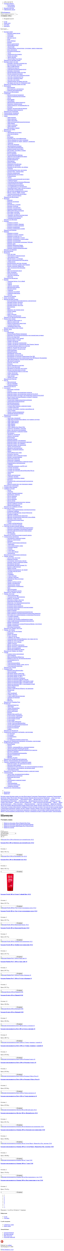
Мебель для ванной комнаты (15, 449)
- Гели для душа (55, 798)
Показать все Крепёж (10, 296)
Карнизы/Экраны (12, 439)
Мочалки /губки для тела (14, 518)
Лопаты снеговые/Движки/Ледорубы (17, 748)
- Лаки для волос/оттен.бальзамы (41, 802)
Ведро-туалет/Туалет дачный (15, 338)
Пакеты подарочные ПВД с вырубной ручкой (20, 681)
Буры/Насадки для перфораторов (16, 138)
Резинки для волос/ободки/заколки (17, 108)
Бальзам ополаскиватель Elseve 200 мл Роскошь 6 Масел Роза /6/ (20, 1079)
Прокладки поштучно (13, 458)
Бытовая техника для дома (14, 303)
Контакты (7, 26)
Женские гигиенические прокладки (17, 515)
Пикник (9, 661)
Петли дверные (11, 497)
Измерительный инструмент (15, 149)
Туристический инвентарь (14, 666)
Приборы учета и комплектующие (17, 455)
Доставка (6, 24)
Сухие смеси (11, 550)
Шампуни (10, 276)
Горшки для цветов (12, 341)
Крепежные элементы (13, 494)
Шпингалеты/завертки (13, 505)
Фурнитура (7, 703)
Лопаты (9, 745)
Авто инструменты (12, 134)
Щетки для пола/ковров (14, 648)
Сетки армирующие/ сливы (15, 545)
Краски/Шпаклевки (12, 45)
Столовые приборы (12, 616)
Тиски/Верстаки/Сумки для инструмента (19, 188)
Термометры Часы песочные (15, 578)
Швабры (9, 756)
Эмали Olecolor (11, 57)
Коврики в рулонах (12, 233)
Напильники (11, 161)
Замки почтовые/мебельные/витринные (18, 122)
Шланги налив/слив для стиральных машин (19, 484)
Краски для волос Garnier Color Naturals (18, 264)
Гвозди (9, 490)
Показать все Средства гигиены (13, 524)
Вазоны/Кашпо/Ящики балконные (17, 334)
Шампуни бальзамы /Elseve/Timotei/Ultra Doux (17, 823)
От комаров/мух (11, 736)
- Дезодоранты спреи (25, 799)
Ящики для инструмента (14, 195)
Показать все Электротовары (12, 787)
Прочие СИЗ (11, 532)
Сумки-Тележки (11, 575)
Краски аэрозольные (13, 43)
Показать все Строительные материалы (15, 554)
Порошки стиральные (13, 71)
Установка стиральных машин (15, 478)
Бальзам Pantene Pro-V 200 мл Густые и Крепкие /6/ (16, 978)
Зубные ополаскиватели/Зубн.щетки (17, 260)
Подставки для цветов (13, 213)
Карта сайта (7, 1226)
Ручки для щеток (12, 636)
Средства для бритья (13, 275)
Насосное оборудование (14, 765)
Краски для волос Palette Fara (15, 266)
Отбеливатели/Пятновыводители (16, 69)
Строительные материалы (11, 536)
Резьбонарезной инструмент (15, 174)
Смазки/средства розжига (14, 54)
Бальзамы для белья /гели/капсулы (17, 63)
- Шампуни (53, 804)
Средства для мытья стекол (15, 78)
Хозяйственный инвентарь (11, 742)
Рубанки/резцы (11, 176)
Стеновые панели (12, 547)
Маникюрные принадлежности (16, 102)
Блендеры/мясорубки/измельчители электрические (21, 300)
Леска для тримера (9, 297)
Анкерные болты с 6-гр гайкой (16, 281)
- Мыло (54, 802)
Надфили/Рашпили (12, 159)
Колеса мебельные (12, 711)
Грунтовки (10, 36)
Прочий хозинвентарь (13, 754)
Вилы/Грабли (11, 744)
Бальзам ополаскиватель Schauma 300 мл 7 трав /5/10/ (17, 1163)
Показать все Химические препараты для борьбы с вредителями (22, 741)
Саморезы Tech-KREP (13, 291)
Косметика (7, 252)
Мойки (9, 451)
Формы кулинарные (13, 625)
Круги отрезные (11, 153)
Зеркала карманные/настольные (16, 96)
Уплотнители (11, 553)
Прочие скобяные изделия (14, 503)
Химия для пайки (12, 56)
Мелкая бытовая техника (11, 299)
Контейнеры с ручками (13, 204)
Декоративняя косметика (11, 114)
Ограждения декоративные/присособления (19, 400)
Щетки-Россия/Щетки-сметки (15, 649)
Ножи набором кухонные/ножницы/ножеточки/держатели (23, 613)
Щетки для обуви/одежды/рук (15, 645)
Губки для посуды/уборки (14, 631)
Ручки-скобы (11, 720)
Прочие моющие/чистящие (15, 74)
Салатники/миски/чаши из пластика (17, 371)
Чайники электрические (14, 316)
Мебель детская (11, 568)
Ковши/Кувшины (12, 352)
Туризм (6, 652)
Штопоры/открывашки (13, 627)
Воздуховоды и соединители (15, 89)
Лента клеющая (11, 672)
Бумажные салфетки (13, 511)
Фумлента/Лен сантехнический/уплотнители (20, 481)
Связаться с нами (9, 1224)
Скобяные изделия (9, 488)
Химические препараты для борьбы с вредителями (18, 732)
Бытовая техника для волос (15, 302)
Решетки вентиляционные (14, 90)
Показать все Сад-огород (11, 415)
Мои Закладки (8, 1235)
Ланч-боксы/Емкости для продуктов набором (20, 359)
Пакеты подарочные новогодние (16, 323)
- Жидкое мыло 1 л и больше (40, 799)
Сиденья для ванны (12, 467)
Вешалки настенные (13, 201)
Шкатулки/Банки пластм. (14, 591)
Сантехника (7, 416)
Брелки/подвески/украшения (15, 95)
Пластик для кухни (12, 362)
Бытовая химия (8, 31)
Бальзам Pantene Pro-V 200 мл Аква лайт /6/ (14, 961)
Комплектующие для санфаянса (16, 443)
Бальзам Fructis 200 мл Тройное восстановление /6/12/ (17, 945)
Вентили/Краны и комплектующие (17, 431)
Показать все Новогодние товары (13, 328)
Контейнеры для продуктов (15, 355)
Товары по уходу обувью (14, 642)
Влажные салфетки (12, 514)
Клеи (8, 39)
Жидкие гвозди (11, 37)
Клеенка (6, 221)
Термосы (9, 580)
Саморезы (10, 290)
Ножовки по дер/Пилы (13, 165)
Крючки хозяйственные (14, 566)
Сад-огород (7, 388)
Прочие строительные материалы (16, 542)
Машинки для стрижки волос (15, 309)
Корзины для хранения (13, 207)
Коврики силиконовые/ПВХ (15, 246)
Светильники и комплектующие (16, 780)
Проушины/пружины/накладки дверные (18, 502)
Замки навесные (12, 119)
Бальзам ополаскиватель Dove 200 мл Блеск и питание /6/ (18, 1029)
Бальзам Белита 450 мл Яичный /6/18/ (12, 1012)
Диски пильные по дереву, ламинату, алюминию (21, 141)
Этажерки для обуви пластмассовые (17, 215)
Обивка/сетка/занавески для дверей (17, 569)
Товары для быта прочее (14, 582)
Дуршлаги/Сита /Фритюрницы (16, 597)
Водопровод (10, 433)
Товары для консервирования (15, 412)
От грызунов (11, 733)
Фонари (9, 781)
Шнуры (9, 699)
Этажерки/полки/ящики (14, 218)
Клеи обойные (11, 40)
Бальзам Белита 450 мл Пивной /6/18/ (12, 995)
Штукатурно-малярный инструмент (17, 191)
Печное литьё (8, 329)
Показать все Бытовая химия (12, 60)
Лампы (9, 778)
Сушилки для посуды (13, 618)
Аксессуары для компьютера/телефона (18, 774)
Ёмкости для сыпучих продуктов (16, 347)
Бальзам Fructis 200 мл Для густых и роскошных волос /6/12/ (19, 911)
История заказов (8, 1234)
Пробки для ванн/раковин (14, 457)
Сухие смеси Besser (12, 551)
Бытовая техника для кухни (15, 305)
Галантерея (7, 93)
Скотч (9, 691)
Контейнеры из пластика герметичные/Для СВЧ (21, 356)
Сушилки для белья (12, 577)
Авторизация (11, 6)
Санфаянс (10, 464)
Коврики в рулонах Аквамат (15, 234)
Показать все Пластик (10, 379)
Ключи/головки (11, 152)
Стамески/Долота (12, 180)
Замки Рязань (11, 123)
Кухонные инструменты (14, 604)
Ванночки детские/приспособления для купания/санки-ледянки (25, 335)
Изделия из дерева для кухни (15, 600)
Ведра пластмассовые (13, 337)
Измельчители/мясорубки (14, 601)
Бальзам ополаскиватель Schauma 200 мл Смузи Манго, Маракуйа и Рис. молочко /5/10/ (27, 1146)
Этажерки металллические (14, 216)
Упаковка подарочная (13, 697)
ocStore (10, 1245)
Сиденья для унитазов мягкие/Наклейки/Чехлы (20, 470)
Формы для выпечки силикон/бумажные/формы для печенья (24, 624)
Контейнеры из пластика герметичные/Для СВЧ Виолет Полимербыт (27, 358)
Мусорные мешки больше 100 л (16, 675)
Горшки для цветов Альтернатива (16, 343)
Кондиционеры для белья (14, 65)
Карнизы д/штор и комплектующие (17, 562)
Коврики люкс (11, 243)
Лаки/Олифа (10, 47)
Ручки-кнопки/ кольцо (13, 718)
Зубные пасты (11, 261)
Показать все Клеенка (10, 230)
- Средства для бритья (42, 804)
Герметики (10, 34)
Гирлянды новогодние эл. (14, 320)
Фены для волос (11, 314)
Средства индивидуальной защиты (14, 526)
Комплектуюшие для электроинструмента (19, 763)
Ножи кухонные (12, 610)
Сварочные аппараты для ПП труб (17, 466)
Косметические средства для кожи (17, 263)
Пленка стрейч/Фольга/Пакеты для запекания (20, 688)
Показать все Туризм (10, 667)
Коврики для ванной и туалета (16, 237)
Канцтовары (10, 99)
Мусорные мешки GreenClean (15, 673)
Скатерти (10, 572)
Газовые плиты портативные (15, 654)
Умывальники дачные (13, 585)
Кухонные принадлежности (15, 606)
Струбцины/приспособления (15, 185)
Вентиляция (7, 86)
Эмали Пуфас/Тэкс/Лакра (14, 59)
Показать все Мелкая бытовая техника (15, 317)
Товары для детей (12, 377)
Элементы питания (12, 786)
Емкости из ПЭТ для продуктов (16, 349)
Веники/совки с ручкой (14, 340)
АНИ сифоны (11, 425)
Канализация (11, 437)
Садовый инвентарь (13, 407)
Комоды (9, 203)
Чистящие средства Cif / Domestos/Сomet (18, 83)
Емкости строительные (13, 539)
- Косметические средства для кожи (37, 801)
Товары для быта (9, 556)
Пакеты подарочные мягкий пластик (17, 679)
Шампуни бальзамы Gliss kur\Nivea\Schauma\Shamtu (18, 824)
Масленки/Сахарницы (13, 361)
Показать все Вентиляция (11, 92)
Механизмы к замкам (13, 128)
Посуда (6, 380)
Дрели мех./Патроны (13, 144)
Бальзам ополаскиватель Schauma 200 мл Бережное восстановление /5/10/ (23, 1130)
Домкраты (10, 143)
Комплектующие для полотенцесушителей (19, 442)
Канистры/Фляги (12, 350)
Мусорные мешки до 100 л (14, 676)
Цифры (9, 729)
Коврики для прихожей (14, 240)
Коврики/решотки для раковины (16, 440)
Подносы (10, 364)
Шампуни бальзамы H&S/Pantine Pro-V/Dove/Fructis (18, 826)
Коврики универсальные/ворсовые (17, 248)
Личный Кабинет (9, 1232)
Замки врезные (11, 117)
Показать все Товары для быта (12, 592)
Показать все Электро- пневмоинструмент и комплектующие (21, 771)
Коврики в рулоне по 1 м (14, 236)
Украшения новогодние (14, 326)
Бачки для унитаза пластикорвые (16, 430)
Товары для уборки (9, 630)
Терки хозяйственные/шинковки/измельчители (20, 621)
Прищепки (10, 633)
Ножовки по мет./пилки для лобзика (17, 167)
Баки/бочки (10, 332)
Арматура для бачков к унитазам (16, 428)
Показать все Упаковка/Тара (12, 702)
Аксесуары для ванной (13, 418)
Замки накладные (12, 120)
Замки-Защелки (11, 126)
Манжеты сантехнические (14, 448)
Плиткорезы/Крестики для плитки (17, 170)
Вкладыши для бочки (13, 389)
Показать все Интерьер (10, 219)
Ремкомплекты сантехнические (16, 463)
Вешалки (9, 200)
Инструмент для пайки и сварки (16, 150)
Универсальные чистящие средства (17, 81)
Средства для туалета (13, 80)
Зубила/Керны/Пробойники (15, 147)
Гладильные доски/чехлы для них (16, 560)
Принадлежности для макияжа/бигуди (18, 105)
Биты (8, 135)
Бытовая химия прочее (13, 33)
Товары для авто (20, 808)
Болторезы (10, 137)
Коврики (6, 231)
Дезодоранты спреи (12, 257)
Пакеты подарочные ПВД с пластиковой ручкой (21, 684)
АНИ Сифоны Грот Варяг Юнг (16, 427)
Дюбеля (9, 284)
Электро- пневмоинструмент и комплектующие (17, 762)
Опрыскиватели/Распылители (15, 401)
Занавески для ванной (13, 434)
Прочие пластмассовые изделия (16, 370)
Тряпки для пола (12, 643)
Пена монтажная (12, 50)
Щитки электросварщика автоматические (16, 760)
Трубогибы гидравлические (15, 189)
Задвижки (10, 491)
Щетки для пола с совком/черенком (17, 646)
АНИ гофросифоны (13, 422)
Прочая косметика (12, 273)
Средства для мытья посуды (15, 77)
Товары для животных (13, 583)
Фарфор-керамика (12, 385)
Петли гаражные (12, 496)
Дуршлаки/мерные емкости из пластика (18, 346)
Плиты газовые (11, 311)
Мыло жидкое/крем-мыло (14, 270)
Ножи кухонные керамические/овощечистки (20, 612)
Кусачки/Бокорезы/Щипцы (14, 155)
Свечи (9, 53)
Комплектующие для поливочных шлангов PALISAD (22, 394)
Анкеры (9, 282)
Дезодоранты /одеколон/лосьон (16, 255)
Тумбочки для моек (12, 476)
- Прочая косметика (29, 804)
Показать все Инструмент (11, 197)
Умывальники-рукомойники (15, 586)
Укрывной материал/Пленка (15, 413)
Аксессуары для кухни (13, 557)
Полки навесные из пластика (15, 365)
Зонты (9, 98)
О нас (5, 21)
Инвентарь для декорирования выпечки (18, 603)
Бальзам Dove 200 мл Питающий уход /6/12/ (14, 859)
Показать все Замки (9, 129)
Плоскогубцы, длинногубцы (15, 171)
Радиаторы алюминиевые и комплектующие (20, 461)
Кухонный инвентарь (13, 609)
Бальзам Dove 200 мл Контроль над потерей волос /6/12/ (17, 842)
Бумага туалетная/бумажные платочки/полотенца (21, 509)
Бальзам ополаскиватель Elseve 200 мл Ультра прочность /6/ (19, 1096)
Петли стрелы (11, 500)
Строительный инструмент (15, 183)
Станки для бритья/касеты (14, 523)
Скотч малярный (12, 693)
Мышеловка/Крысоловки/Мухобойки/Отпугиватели (22, 750)
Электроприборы (12, 783)
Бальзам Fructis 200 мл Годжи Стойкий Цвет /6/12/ (16, 894)
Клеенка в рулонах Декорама (15, 224)
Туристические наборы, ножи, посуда (18, 664)
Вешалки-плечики (12, 559)
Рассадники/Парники (13, 404)
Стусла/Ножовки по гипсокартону (17, 186)
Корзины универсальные (14, 209)
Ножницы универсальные (14, 104)
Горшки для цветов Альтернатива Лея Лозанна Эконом (23, 344)
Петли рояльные (12, 499)
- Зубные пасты (22, 801)
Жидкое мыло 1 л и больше (15, 258)
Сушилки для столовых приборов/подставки (20, 619)
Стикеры (9, 548)
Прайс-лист (7, 23)
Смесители (10, 472)
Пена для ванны (11, 272)
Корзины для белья (12, 206)
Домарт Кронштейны (13, 708)
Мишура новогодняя (13, 322)
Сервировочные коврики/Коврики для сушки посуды (22, 639)
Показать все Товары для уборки (13, 651)
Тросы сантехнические (13, 475)
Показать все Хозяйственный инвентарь (15, 759)
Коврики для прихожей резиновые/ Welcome (20, 242)
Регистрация (10, 5)
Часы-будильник (12, 589)
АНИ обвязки (11, 424)
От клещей (10, 735)
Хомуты (9, 482)
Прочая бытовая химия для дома (16, 72)
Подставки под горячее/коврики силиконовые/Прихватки (23, 615)
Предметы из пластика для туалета (17, 368)
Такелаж (9, 294)
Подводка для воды (12, 454)
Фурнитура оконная (13, 727)
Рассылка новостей (9, 1237)
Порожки (10, 541)
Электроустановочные (13, 784)
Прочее (9, 521)
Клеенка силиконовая (13, 227)
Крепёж (6, 279)
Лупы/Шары (10, 101)
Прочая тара (10, 690)
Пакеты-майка (11, 687)
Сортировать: (4, 832)
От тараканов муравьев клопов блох (17, 739)
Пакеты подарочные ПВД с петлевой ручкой (20, 682)
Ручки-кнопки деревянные (15, 715)
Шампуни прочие (9, 827)
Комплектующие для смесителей (16, 445)
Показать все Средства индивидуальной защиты (18, 535)
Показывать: (4, 835)
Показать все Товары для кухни (13, 628)
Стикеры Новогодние (13, 325)
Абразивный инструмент (14, 132)
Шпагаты (10, 700)
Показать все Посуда (10, 386)
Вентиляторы (11, 87)
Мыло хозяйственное (13, 66)
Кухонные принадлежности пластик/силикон (20, 607)
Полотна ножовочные (13, 173)
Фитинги (10, 479)
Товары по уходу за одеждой (15, 640)
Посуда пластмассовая (13, 367)
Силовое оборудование (10, 487)
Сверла (9, 177)
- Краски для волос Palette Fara (22, 802)
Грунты (9, 391)
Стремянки (10, 574)
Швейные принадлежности (15, 110)
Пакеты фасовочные (13, 685)
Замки (6, 116)
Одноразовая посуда (13, 660)
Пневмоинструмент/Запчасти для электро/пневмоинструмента (25, 766)
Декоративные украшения (11, 113)
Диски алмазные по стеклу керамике (17, 140)
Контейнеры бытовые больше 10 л (17, 565)
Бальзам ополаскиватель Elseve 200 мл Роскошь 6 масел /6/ (18, 1062)
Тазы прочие (11, 376)
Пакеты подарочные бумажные (16, 678)
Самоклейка (10, 544)
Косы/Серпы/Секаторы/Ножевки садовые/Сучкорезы (22, 397)
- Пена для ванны (17, 804)
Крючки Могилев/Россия (14, 714)
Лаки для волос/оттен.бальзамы (16, 267)
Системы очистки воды (14, 571)
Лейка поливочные (12, 398)
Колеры (9, 42)
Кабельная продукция (13, 777)
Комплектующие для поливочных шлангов (19, 392)
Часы (8, 588)
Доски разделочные (12, 595)
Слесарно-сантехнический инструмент (18, 179)
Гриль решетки (11, 655)
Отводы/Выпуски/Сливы (14, 452)
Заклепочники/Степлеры (14, 146)
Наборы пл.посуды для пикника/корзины (19, 658)
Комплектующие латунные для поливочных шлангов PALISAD (25, 395)
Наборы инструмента (13, 158)
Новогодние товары (9, 319)
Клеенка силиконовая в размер (16, 228)
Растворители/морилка (13, 51)
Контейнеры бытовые (13, 563)
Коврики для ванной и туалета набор (17, 239)
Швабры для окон (12, 757)
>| (4, 1207)
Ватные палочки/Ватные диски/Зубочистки (19, 512)
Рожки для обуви (12, 634)
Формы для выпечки (13, 622)
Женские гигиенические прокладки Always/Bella (21, 517)
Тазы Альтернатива (12, 374)
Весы (8, 308)
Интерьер (6, 198)
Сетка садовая (11, 410)
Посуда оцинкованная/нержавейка (17, 753)
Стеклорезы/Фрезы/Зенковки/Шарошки (18, 182)
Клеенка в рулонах (12, 222)
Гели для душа (11, 254)
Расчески (9, 107)
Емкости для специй (13, 598)
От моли (9, 738)
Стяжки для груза (12, 694)
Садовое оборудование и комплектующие (19, 406)
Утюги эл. (10, 313)
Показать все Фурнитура (11, 730)
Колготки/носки (8, 251)
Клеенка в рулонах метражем (15, 225)
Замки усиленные (12, 125)
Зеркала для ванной (12, 436)
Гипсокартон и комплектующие (16, 538)
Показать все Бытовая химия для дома (15, 84)
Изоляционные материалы (14, 775)
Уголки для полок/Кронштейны (16, 723)
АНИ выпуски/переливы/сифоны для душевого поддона (23, 419)
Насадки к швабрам (12, 751)
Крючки (9, 712)
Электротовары (8, 772)
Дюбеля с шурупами (13, 285)
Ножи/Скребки (11, 162)
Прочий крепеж (11, 288)
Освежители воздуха (13, 68)
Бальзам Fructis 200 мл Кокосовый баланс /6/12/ (15, 928)
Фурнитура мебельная (13, 726)
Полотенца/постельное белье (15, 520)
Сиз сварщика (11, 533)
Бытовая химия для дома (11, 62)
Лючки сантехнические (14, 446)
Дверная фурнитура (13, 705)
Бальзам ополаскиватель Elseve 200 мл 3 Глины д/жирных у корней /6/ (22, 1045)
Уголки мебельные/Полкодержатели (17, 724)
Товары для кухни (9, 594)
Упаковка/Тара (8, 669)
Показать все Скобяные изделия (13, 506)
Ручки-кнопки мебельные (14, 717)
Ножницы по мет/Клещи (14, 164)
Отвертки (10, 168)
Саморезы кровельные (13, 293)
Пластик (6, 331)
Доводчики (10, 706)
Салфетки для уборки (13, 637)
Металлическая (11, 382)
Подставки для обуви (13, 212)
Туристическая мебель (13, 663)
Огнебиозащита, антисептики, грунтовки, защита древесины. (24, 48)
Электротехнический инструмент (16, 194)
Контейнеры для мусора (14, 353)
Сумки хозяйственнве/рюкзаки (16, 696)
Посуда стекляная (12, 383)
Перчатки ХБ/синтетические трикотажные (19, 530)
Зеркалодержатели (12, 709)
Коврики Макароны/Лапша (15, 245)
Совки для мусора (12, 373)
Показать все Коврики (10, 249)
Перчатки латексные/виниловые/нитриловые (20, 527)
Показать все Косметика (11, 278)
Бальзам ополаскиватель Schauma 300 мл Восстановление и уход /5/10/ (22, 1180)
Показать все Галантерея (11, 111)
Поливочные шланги (13, 403)
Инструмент (7, 131)
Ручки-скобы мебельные (14, 721)
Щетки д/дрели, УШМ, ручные (16, 192)
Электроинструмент (13, 769)
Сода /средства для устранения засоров (18, 75)
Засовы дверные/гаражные (14, 493)
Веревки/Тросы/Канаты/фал (15, 670)
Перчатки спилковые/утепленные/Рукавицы (20, 529)
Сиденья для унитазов (13, 469)
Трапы (9, 473)
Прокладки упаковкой (13, 460)
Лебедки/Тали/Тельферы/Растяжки (17, 156)
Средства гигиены (9, 508)
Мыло (9, 269)
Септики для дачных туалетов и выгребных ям (20, 409)
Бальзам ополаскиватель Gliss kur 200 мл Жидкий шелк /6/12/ (19, 1113)
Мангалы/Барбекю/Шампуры (15, 657)
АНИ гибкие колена (13, 421)
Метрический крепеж (13, 287)
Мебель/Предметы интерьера (15, 210)
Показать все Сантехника (11, 485)
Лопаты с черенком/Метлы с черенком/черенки (20, 747)
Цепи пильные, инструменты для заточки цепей (21, 768)
